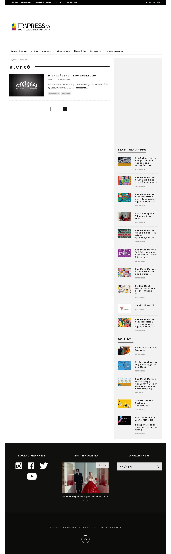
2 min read (66, 93)
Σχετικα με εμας (43, 2)
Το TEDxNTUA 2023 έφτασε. (146, 348)
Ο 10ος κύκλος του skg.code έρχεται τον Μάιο (146, 364)
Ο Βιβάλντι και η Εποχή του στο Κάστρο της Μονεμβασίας (145, 162)
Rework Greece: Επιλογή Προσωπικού (144, 403)
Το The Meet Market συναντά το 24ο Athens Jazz (145, 289)
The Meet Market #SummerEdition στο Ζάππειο (145, 271)
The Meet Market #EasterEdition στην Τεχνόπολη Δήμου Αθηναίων (145, 198)
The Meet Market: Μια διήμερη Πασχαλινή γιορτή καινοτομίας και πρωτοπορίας (146, 384)
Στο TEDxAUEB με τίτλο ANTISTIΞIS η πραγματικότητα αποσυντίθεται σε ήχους (146, 423)
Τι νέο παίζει (114, 51)
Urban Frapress (41, 51)
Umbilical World (144, 305)
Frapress (52, 79)
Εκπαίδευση (19, 51)
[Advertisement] (113, 26)
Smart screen (54, 93)
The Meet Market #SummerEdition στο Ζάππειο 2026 (146, 179)
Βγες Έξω (80, 51)
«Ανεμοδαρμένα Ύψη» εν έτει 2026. (144, 216)
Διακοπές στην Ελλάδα (65, 2)
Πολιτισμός (62, 51)
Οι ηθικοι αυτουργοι (21, 2)
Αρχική (13, 60)
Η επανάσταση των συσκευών (72, 75)
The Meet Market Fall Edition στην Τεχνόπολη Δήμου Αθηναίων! (146, 253)
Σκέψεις (95, 51)
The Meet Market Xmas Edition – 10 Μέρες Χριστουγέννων (145, 234)
